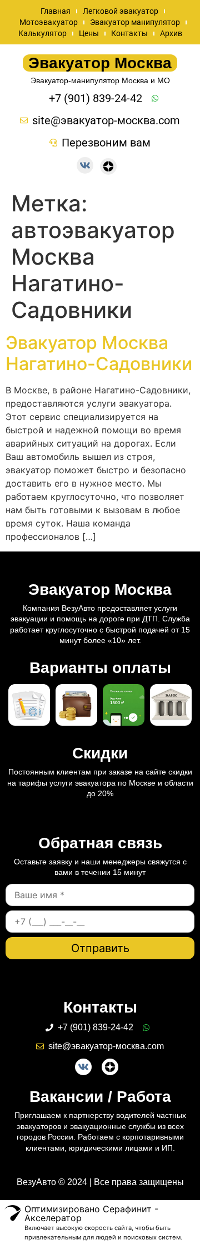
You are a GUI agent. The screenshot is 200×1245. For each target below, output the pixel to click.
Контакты (129, 33)
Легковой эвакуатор (120, 11)
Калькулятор (42, 33)
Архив (171, 33)
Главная (56, 11)
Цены (89, 33)
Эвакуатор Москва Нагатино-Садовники (99, 353)
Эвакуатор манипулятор (135, 22)
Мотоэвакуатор (48, 22)
